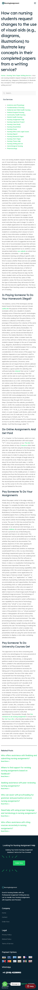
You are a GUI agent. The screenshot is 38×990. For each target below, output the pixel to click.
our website (22, 251)
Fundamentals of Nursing (15, 107)
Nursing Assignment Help (15, 120)
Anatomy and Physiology (15, 105)
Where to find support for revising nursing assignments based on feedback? (16, 770)
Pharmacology (12, 148)
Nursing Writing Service (15, 144)
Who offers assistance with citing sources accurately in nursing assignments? (15, 825)
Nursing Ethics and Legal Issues (18, 132)
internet (17, 371)
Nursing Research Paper (15, 136)
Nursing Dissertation (14, 127)
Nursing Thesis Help (14, 141)
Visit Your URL (9, 719)
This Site (27, 443)
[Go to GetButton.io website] (5, 988)
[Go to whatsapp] (4, 984)
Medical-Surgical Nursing (15, 112)
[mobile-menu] (34, 3)
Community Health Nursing (16, 115)
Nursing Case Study (13, 124)
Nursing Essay (12, 129)
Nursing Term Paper (14, 139)
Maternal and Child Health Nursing (18, 110)
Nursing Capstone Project (16, 122)
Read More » (5, 761)
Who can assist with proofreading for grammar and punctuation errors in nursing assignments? (17, 798)
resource (24, 445)
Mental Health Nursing (14, 117)
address (11, 529)
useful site (5, 309)
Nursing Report (12, 134)
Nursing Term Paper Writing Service (19, 75)
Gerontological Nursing (15, 146)
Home (3, 75)
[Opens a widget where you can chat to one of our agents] (30, 986)
